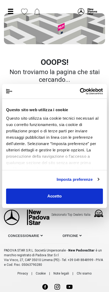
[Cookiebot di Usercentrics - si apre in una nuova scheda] (80, 91)
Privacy (22, 273)
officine (70, 235)
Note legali (61, 273)
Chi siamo (84, 273)
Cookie (41, 273)
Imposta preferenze (75, 179)
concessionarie (23, 235)
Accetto (54, 196)
